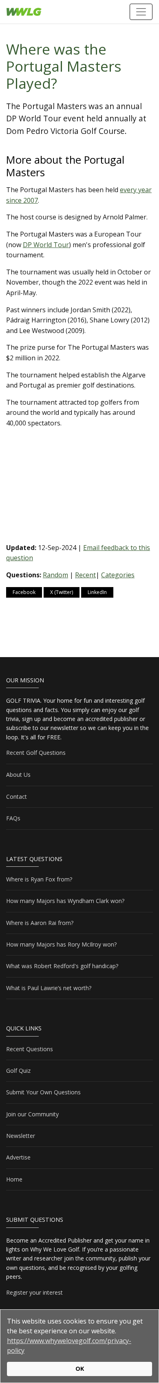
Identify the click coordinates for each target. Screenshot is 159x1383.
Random (55, 574)
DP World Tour (46, 244)
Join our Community (32, 1114)
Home (14, 1179)
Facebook (24, 592)
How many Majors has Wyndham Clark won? (65, 901)
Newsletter (20, 1136)
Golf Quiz (18, 1070)
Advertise (18, 1157)
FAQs (13, 818)
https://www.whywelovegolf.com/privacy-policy (69, 1345)
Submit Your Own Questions (43, 1092)
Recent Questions (29, 1049)
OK (79, 1368)
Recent (85, 574)
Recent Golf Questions (36, 752)
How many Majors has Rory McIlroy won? (61, 944)
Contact (16, 796)
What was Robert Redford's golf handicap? (62, 966)
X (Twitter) (61, 592)
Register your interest (34, 1292)
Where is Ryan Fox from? (39, 879)
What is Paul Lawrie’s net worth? (48, 988)
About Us (18, 774)
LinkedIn (97, 592)
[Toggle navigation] (141, 12)
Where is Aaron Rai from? (39, 923)
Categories (118, 574)
